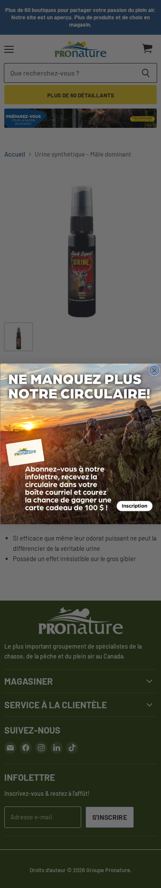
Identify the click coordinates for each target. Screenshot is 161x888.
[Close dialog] (154, 370)
